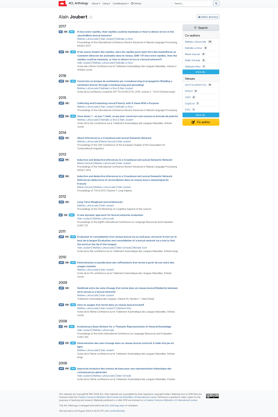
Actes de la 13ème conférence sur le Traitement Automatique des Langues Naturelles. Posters (126, 379)
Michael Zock (140, 247)
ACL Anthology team (115, 405)
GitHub (137, 3)
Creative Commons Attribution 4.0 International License (171, 400)
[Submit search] (216, 3)
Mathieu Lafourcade (87, 38)
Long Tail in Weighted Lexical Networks (100, 202)
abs (71, 32)
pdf (61, 52)
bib (65, 32)
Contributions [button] (120, 3)
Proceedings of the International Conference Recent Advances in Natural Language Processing (127, 110)
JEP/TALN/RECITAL (196, 84)
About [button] (95, 3)
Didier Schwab (123, 247)
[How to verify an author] (90, 17)
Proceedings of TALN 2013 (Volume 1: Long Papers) (104, 190)
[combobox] (192, 3)
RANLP (189, 91)
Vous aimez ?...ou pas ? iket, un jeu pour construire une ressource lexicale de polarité (127, 116)
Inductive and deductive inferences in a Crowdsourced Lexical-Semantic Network (124, 159)
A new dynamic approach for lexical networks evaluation (110, 215)
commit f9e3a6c (117, 411)
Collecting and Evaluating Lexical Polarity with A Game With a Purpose (118, 103)
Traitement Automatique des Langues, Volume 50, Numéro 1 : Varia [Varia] (115, 298)
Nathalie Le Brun (124, 38)
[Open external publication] (61, 31)
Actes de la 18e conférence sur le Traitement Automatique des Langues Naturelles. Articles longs (127, 251)
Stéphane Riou (123, 308)
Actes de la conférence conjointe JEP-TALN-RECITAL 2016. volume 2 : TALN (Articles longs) (126, 91)
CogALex (190, 103)
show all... (201, 71)
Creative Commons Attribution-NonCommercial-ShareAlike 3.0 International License (117, 397)
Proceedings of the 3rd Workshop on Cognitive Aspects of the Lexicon (114, 208)
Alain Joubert (107, 38)
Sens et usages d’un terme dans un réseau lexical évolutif (110, 304)
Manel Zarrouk (107, 141)
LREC (188, 97)
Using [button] (105, 3)
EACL (188, 109)
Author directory (209, 17)
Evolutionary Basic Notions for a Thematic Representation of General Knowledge (124, 326)
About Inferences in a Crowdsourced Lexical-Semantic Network (114, 137)
